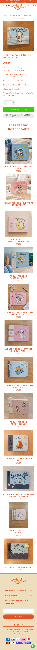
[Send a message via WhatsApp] (33, 646)
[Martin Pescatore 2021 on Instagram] (18, 625)
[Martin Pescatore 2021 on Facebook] (14, 625)
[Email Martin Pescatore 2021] (22, 625)
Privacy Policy (18, 634)
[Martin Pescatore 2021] (18, 5)
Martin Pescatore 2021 (16, 630)
